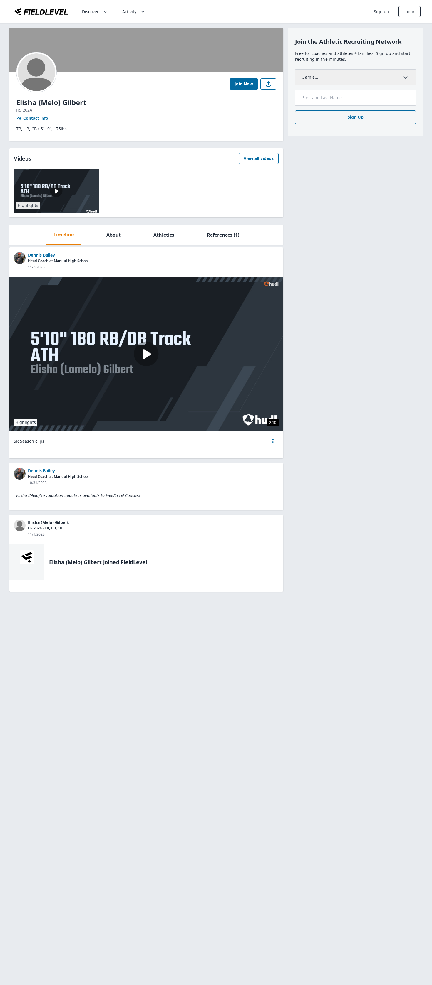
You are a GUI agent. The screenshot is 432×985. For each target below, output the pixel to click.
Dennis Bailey (41, 255)
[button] (273, 441)
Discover (90, 11)
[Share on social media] (268, 84)
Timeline (63, 234)
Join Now (244, 84)
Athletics (163, 235)
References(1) (223, 235)
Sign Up (356, 117)
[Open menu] (273, 441)
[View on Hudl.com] (271, 283)
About (113, 235)
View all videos (259, 158)
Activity (129, 11)
